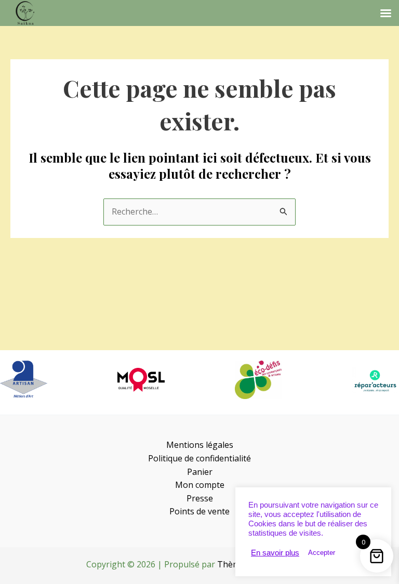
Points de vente (199, 511)
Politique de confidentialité (199, 458)
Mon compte (199, 484)
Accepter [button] (321, 552)
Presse (200, 498)
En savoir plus (275, 553)
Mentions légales (199, 444)
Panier (199, 471)
